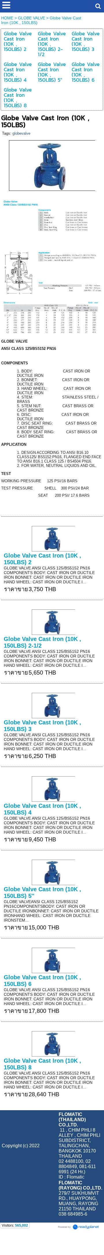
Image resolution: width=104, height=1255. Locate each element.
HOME (7, 18)
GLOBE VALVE (31, 18)
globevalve (21, 133)
